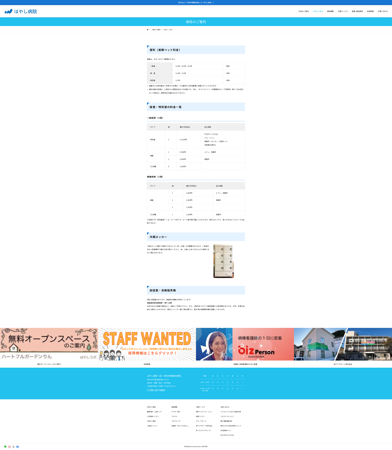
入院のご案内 (318, 11)
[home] (147, 30)
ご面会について (152, 426)
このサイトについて (227, 416)
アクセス (174, 416)
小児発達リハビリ (153, 416)
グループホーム (201, 421)
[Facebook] (17, 446)
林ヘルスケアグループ (203, 430)
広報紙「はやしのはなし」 (180, 426)
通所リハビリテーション (204, 412)
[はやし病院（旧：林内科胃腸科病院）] (24, 11)
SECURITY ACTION (227, 435)
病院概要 (330, 11)
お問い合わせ (383, 11)
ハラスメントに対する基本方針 (230, 412)
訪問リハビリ (200, 416)
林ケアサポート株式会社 (204, 426)
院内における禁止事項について (230, 426)
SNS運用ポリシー (226, 430)
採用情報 (370, 11)
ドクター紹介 (176, 412)
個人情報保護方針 (226, 421)
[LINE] (5, 446)
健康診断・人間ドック (154, 412)
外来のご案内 (304, 11)
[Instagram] (9, 446)
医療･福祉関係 (357, 11)
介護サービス (343, 11)
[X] (13, 446)
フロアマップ (176, 421)
